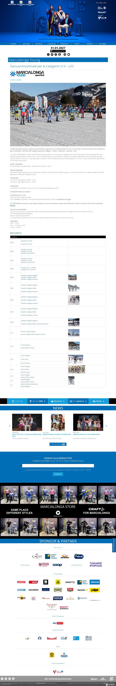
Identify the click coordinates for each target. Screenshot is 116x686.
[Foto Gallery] (65, 54)
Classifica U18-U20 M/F (28, 253)
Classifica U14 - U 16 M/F (28, 268)
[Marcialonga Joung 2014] (76, 373)
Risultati (37, 401)
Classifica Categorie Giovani (29, 315)
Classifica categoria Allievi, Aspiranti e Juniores (34, 324)
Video (78, 401)
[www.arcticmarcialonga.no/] (64, 658)
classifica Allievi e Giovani (27, 348)
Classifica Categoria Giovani (29, 279)
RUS (105, 3)
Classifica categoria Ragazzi (29, 321)
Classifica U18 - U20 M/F (28, 269)
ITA (97, 3)
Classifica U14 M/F (26, 249)
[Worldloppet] (82, 12)
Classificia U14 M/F (27, 241)
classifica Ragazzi (25, 345)
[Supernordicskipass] (64, 641)
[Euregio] (82, 17)
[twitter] (52, 54)
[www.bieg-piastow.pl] (52, 658)
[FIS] (58, 625)
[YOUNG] (71, 384)
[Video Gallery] (68, 54)
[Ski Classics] (76, 641)
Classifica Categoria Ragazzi (29, 275)
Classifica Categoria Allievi (28, 277)
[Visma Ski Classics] (82, 8)
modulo (17, 199)
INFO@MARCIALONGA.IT (41, 683)
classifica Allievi (25, 369)
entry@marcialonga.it (64, 199)
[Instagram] (56, 54)
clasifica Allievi (24, 359)
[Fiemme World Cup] (89, 641)
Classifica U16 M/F (26, 244)
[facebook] (48, 54)
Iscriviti (17, 401)
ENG (101, 3)
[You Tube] (59, 54)
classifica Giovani (25, 363)
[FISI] (40, 641)
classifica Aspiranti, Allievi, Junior (29, 384)
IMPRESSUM (105, 683)
